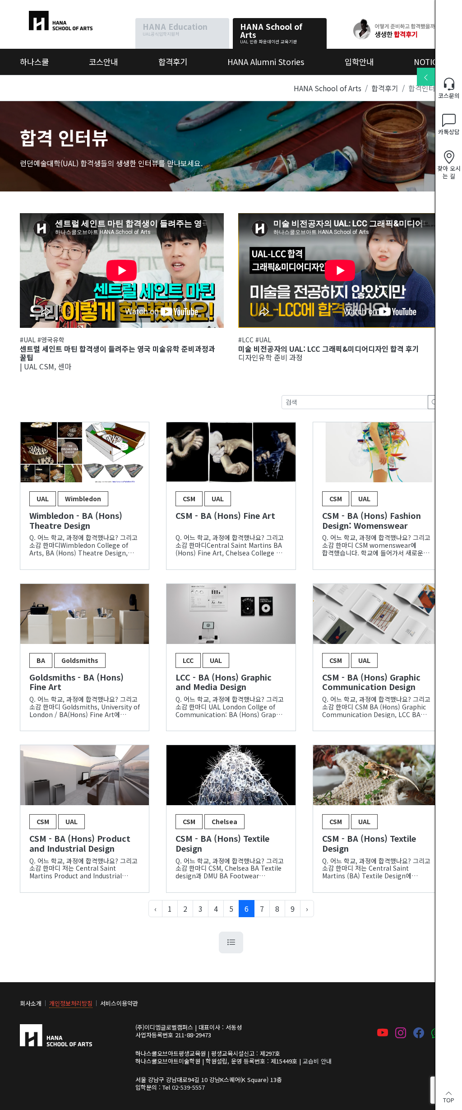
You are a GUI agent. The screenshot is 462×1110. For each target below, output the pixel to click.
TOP (448, 1099)
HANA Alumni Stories (265, 61)
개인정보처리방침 (70, 1003)
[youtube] (382, 1033)
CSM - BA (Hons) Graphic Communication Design (371, 682)
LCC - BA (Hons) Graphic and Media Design (224, 682)
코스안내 (103, 61)
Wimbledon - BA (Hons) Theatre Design (75, 520)
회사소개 (31, 1003)
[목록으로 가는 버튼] (231, 942)
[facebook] (418, 1033)
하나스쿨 (33, 16)
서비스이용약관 (119, 1003)
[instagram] (400, 1033)
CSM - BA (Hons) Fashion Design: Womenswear (371, 520)
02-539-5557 (188, 1087)
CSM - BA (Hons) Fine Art (225, 516)
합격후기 (172, 61)
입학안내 (359, 61)
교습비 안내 (317, 1061)
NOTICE (428, 61)
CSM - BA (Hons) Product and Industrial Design (79, 843)
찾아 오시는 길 (449, 172)
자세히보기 (85, 452)
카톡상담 (449, 131)
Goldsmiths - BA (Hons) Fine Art (76, 682)
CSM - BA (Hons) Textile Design (222, 843)
